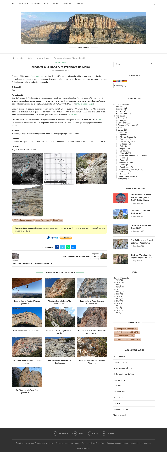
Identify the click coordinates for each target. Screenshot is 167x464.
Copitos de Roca (120, 362)
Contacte (79, 4)
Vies (21, 58)
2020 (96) (119, 294)
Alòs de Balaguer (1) (128, 137)
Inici (13, 4)
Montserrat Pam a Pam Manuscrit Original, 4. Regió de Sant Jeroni (141, 197)
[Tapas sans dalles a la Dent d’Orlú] (120, 229)
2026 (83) (119, 280)
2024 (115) (120, 285)
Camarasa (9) (125, 139)
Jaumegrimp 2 (119, 380)
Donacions (66, 4)
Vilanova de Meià (43, 58)
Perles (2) (124, 160)
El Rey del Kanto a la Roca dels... (27, 331)
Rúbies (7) (124, 165)
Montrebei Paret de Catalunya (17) (133, 155)
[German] (123, 81)
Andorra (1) (122, 118)
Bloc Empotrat (119, 356)
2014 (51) (119, 308)
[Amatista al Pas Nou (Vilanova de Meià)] (60, 317)
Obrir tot (116, 104)
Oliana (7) (124, 158)
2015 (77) (119, 306)
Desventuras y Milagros (123, 368)
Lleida (30, 58)
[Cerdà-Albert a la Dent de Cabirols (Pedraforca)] (120, 244)
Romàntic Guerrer (120, 409)
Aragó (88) (122, 120)
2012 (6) (119, 313)
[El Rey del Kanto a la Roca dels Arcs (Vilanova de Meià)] (27, 317)
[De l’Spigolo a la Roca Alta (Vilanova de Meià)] (27, 377)
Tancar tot (125, 104)
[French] (120, 81)
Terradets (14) (125, 174)
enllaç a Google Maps (84, 104)
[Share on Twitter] (62, 247)
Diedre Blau (72, 115)
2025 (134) (120, 282)
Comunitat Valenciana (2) (128, 125)
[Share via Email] (73, 247)
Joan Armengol (37, 76)
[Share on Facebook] (57, 247)
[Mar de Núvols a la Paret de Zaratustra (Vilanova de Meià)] (60, 347)
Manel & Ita (117, 397)
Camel (100, 120)
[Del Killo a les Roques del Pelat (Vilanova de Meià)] (92, 347)
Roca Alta (57, 220)
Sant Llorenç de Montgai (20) (131, 169)
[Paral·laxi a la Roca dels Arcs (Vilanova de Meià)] (92, 288)
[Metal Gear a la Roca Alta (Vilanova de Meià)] (27, 347)
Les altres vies (119, 392)
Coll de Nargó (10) (127, 141)
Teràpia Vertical (119, 415)
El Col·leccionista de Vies (123, 374)
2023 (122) (120, 287)
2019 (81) (119, 296)
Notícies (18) (121, 111)
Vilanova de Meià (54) (128, 176)
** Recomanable (125, 336)
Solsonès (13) (125, 172)
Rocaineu (117, 403)
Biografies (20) (121, 109)
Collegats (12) (125, 144)
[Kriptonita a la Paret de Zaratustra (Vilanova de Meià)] (92, 317)
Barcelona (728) (124, 123)
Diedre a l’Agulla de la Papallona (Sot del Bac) (141, 256)
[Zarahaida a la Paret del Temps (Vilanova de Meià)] (27, 288)
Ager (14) (124, 134)
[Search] (154, 3)
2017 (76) (119, 301)
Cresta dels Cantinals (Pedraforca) (140, 212)
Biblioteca (23, 4)
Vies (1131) (120, 116)
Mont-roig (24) (125, 153)
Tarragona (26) (123, 179)
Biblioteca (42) (121, 106)
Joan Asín (117, 386)
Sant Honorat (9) (126, 167)
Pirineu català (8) (127, 162)
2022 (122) (120, 289)
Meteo (55, 4)
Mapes (47, 4)
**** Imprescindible (126, 329)
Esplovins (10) (126, 148)
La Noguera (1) (126, 151)
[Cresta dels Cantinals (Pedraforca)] (120, 214)
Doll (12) (123, 146)
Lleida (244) (122, 132)
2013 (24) (119, 310)
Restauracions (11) (123, 113)
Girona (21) (122, 130)
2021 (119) (120, 292)
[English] (117, 81)
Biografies (36, 4)
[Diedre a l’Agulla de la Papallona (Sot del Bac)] (120, 259)
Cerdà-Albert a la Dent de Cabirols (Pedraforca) (142, 241)
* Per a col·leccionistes (128, 339)
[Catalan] (114, 81)
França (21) (122, 127)
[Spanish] (125, 81)
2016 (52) (119, 303)
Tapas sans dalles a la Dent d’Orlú (141, 226)
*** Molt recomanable (23, 220)
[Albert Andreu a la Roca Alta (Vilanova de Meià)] (60, 288)
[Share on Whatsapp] (68, 247)
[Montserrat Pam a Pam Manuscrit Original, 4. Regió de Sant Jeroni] (120, 198)
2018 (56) (119, 299)
